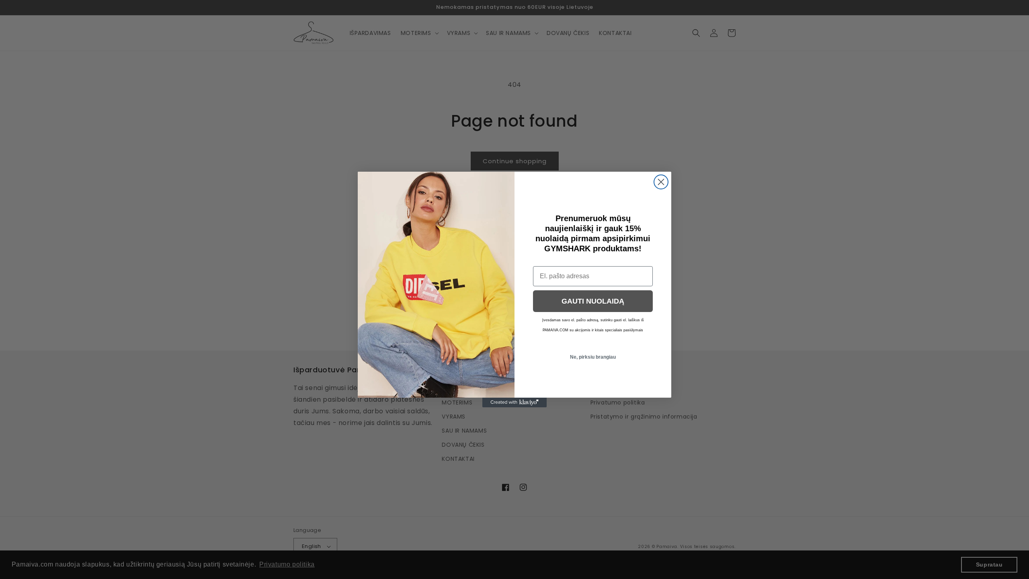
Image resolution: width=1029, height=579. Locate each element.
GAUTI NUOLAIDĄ (593, 301)
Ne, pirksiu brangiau (593, 357)
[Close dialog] (661, 182)
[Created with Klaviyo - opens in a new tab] (514, 402)
